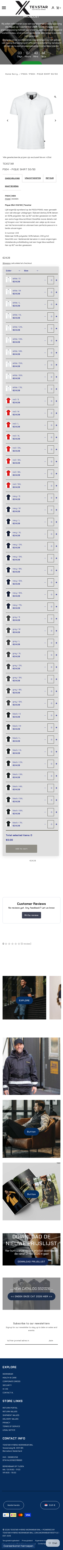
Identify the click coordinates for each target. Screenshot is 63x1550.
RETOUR (50, 178)
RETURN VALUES (10, 1411)
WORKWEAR (8, 1374)
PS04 (24, 74)
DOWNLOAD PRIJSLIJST (31, 1261)
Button (31, 1131)
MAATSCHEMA (12, 186)
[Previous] (7, 120)
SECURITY (7, 1385)
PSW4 (7, 199)
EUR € (52, 1505)
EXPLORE (24, 1000)
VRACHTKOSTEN (33, 178)
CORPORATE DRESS (11, 1381)
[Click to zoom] (55, 97)
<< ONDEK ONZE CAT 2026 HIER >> (31, 1296)
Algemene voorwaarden (44, 1541)
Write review (31, 915)
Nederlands (14, 1505)
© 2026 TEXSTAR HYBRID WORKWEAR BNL (22, 1529)
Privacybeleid (27, 1541)
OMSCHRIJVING (12, 178)
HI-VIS (5, 1389)
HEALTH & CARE (9, 1377)
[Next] (55, 120)
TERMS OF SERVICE (11, 1426)
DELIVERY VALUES (10, 1419)
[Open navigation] (7, 8)
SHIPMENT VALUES (11, 1415)
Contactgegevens (45, 1544)
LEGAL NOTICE (9, 1430)
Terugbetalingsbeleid (11, 1541)
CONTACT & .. (8, 1392)
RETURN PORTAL (10, 1408)
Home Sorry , (12, 74)
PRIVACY (6, 1422)
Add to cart (21, 848)
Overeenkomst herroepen (18, 1546)
